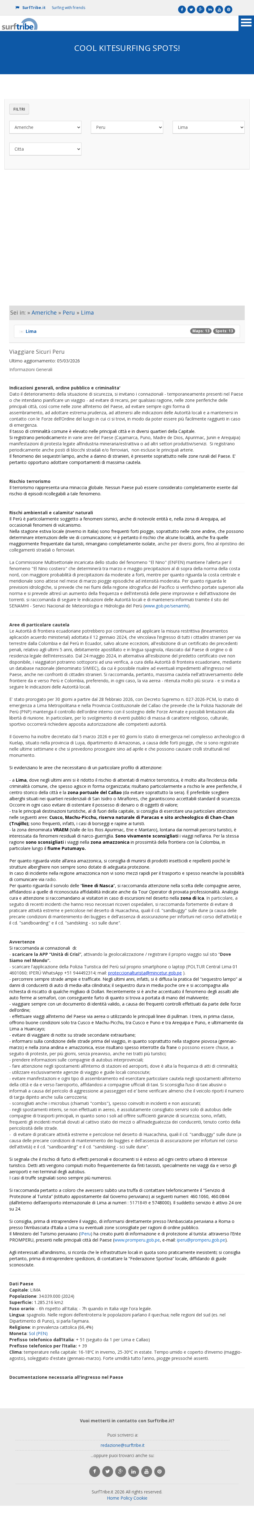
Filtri (19, 109)
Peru (69, 312)
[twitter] (107, 1471)
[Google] (200, 9)
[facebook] (94, 1471)
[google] (120, 1471)
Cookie (140, 1498)
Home (113, 1498)
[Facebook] (182, 9)
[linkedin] (133, 1471)
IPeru (85, 1234)
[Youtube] (219, 9)
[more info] (20, 23)
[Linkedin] (210, 9)
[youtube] (146, 1471)
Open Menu (246, 23)
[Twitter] (191, 9)
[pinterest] (159, 1471)
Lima (87, 312)
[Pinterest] (228, 9)
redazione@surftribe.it (123, 1445)
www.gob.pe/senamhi (166, 606)
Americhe (44, 312)
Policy (126, 1498)
